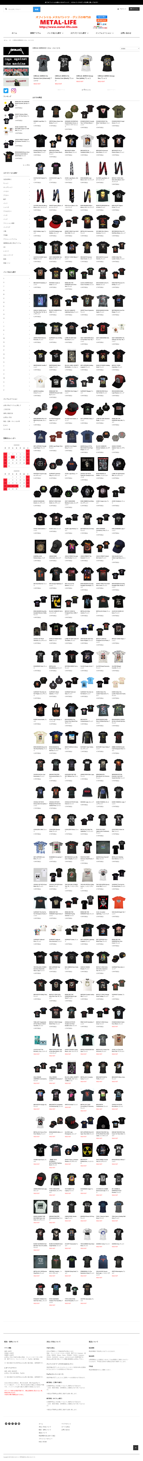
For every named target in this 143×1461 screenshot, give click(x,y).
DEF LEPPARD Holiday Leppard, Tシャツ (87, 366)
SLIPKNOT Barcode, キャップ (118, 968)
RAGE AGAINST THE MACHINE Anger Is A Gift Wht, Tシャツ (22, 128)
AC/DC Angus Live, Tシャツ (102, 502)
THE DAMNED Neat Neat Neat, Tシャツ (87, 1244)
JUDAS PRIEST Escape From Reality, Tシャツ (71, 557)
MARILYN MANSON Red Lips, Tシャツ (87, 1050)
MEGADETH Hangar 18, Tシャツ (40, 1105)
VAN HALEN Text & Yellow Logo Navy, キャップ (119, 558)
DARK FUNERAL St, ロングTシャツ (102, 802)
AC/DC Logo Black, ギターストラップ (71, 179)
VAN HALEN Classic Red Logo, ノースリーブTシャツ (103, 1273)
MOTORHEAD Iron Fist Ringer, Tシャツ (118, 311)
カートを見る (65, 1427)
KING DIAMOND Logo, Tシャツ (118, 529)
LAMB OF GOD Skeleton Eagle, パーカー (103, 419)
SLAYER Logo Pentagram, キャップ (70, 1133)
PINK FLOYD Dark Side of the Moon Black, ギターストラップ (55, 1051)
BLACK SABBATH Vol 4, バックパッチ (56, 612)
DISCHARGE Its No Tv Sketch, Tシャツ (102, 283)
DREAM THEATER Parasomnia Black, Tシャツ (55, 776)
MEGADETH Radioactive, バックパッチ (87, 1161)
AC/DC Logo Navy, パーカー (71, 474)
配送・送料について (45, 1429)
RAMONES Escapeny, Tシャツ (55, 857)
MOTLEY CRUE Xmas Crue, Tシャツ (102, 1023)
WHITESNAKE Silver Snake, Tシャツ (55, 366)
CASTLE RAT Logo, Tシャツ (55, 179)
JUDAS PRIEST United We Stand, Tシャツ (102, 557)
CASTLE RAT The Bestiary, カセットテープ (40, 1050)
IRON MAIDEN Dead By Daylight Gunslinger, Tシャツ (87, 585)
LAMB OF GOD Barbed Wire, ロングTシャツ (118, 474)
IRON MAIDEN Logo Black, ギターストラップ (87, 179)
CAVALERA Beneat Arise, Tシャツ (54, 830)
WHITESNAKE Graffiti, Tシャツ (40, 366)
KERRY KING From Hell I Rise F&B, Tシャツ (72, 232)
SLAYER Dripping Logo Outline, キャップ (55, 232)
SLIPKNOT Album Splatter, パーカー (54, 692)
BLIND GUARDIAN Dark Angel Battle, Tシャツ (56, 1244)
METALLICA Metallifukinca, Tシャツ (55, 667)
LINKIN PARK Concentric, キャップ (55, 557)
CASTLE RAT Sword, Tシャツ (40, 179)
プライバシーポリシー (45, 1439)
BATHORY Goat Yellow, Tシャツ (103, 747)
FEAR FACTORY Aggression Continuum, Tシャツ (102, 831)
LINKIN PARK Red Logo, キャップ (40, 1189)
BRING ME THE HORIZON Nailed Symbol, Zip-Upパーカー (22, 103)
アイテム (135, 9)
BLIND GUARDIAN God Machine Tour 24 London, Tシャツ (40, 1245)
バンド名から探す (54, 33)
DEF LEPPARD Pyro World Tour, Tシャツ (101, 940)
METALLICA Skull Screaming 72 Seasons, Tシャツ (87, 1106)
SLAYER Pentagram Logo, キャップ (54, 419)
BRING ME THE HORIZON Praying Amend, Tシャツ (70, 913)
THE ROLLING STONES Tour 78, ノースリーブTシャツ (71, 886)
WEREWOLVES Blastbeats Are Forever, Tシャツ (102, 776)
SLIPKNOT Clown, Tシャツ (71, 940)
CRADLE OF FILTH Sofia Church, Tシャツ (71, 802)
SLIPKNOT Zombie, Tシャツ (118, 995)
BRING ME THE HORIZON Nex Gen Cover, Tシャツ (117, 941)
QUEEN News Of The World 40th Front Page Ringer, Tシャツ (87, 447)
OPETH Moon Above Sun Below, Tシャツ (56, 122)
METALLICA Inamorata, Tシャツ (87, 232)
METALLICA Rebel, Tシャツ (103, 612)
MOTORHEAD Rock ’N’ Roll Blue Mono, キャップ (118, 232)
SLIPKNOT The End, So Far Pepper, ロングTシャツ (40, 693)
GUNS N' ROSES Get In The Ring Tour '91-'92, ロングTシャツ (40, 312)
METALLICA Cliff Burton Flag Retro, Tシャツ (40, 1272)
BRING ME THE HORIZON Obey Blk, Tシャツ (118, 420)
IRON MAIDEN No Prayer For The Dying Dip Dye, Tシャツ (55, 748)
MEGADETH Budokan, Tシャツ (40, 283)
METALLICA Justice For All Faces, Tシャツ (102, 1050)
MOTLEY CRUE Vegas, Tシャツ (118, 639)
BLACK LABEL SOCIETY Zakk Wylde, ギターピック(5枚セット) (72, 1078)
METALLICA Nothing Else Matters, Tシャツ (118, 857)
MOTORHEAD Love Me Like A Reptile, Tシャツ (71, 857)
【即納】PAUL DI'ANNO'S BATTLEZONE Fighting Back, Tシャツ (55, 1162)
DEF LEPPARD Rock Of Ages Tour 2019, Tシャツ (87, 1133)
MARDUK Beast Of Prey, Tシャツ (87, 1217)
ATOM (45, 1442)
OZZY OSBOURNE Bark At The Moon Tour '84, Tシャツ (87, 339)
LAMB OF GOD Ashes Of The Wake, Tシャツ (72, 639)
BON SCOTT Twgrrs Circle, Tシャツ (117, 206)
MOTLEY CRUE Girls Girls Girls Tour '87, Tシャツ (55, 996)
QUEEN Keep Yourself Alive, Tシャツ (102, 857)
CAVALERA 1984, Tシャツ (40, 830)
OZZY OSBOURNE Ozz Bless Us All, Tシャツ (55, 258)
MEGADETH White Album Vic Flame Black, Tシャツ (55, 152)
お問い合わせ (126, 33)
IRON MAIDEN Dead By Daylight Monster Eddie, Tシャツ (40, 613)
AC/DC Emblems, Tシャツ (118, 502)
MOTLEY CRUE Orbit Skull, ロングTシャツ (55, 502)
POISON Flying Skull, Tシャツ (71, 1272)
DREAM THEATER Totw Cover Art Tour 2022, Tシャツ (118, 1133)
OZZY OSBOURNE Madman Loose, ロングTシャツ (71, 503)
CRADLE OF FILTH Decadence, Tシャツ (117, 1105)
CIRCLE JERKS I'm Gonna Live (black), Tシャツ (64, 78)
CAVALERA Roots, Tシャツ (72, 830)
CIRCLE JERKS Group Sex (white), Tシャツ (84, 77)
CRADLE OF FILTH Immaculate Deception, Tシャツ (40, 803)
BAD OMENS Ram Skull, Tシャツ (71, 968)
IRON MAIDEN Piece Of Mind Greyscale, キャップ (40, 420)
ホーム (14, 33)
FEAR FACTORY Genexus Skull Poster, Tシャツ (87, 858)
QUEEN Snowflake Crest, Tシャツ (39, 392)
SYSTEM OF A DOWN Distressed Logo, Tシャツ (102, 1190)
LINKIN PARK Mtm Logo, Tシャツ (87, 775)
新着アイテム (35, 33)
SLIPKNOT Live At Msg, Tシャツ (55, 338)
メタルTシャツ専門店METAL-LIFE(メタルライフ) (24, 1457)
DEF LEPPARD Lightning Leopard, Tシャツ (87, 940)
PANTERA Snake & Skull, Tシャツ (54, 283)
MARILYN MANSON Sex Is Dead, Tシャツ (102, 206)
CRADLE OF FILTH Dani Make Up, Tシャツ (40, 885)
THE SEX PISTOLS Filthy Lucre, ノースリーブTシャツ (87, 886)
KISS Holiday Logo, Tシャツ (40, 232)
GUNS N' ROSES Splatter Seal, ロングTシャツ (118, 447)
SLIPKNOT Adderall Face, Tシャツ (39, 940)
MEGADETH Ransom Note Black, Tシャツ (102, 151)
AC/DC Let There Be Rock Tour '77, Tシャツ (118, 1050)
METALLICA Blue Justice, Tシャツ (85, 612)
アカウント (123, 9)
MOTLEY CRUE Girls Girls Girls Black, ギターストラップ (118, 179)
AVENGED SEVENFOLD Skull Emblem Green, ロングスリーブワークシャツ (71, 124)
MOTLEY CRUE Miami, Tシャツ (71, 258)
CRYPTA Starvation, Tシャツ (87, 1299)
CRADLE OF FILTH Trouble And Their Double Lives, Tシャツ (71, 1023)
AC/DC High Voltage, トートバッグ (55, 720)
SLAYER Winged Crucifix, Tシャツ (116, 667)
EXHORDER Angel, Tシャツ (87, 1189)
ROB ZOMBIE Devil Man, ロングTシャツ (87, 502)
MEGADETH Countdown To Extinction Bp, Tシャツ (56, 1105)
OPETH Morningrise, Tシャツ (118, 1272)
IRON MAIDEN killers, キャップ (56, 1133)
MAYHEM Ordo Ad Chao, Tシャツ (87, 529)
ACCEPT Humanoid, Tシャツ (71, 1244)
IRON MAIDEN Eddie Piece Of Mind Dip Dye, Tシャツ (103, 721)
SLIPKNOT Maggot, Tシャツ (87, 392)
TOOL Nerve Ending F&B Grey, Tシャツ (118, 1217)
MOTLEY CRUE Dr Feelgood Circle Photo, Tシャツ (103, 640)
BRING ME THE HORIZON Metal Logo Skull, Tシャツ (71, 996)
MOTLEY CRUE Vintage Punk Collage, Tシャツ (102, 995)
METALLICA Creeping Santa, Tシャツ (87, 1078)
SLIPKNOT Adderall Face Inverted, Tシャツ (55, 940)
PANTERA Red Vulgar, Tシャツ (71, 392)
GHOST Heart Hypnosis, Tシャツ (87, 311)
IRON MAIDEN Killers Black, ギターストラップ (87, 206)
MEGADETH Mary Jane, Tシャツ (118, 1078)
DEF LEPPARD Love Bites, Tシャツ (39, 857)
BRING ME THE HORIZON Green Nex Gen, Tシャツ (70, 284)
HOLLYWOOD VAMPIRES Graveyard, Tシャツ (56, 1078)
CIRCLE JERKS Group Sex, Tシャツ (106, 77)
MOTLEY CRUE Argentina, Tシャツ (117, 366)
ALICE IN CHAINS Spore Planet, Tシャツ (40, 258)
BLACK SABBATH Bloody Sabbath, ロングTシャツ (103, 447)
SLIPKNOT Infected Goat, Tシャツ (70, 692)
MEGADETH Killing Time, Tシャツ (40, 995)
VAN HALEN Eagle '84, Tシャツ (118, 913)
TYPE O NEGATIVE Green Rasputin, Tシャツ (71, 1299)
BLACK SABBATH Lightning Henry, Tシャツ (71, 311)
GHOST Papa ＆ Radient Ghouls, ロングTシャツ (71, 1160)
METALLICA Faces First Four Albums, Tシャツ (40, 1133)
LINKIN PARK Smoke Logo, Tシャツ (71, 1217)
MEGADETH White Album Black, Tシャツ (71, 151)
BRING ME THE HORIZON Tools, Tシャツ (87, 913)
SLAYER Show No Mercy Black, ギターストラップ (40, 206)
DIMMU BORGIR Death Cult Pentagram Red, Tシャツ (118, 748)
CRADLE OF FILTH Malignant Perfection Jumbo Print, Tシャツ (55, 803)
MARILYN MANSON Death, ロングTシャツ (39, 502)
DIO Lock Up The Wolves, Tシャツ (69, 584)
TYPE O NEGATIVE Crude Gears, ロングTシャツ (55, 1190)
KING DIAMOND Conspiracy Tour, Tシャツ (102, 530)
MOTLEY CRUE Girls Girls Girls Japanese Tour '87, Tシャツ (102, 968)
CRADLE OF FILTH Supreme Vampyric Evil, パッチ (87, 475)
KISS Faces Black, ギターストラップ (71, 206)
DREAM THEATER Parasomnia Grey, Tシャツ (55, 1218)
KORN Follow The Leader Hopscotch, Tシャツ (102, 693)
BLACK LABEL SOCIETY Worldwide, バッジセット (72, 366)
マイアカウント (66, 1424)
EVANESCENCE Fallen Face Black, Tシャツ (118, 1023)
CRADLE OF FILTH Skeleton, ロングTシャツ (40, 639)
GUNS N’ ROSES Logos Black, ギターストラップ (71, 1050)
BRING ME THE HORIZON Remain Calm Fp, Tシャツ (55, 392)
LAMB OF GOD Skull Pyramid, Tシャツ (70, 338)
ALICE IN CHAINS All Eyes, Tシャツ (117, 612)
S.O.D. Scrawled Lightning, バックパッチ (102, 913)
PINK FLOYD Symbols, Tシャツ (87, 1023)
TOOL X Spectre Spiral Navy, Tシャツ (102, 1217)
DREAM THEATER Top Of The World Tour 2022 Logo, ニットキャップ (102, 1133)
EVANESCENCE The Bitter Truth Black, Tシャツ (103, 123)
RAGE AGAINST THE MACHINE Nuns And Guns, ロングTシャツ (39, 1218)
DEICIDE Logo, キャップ (87, 802)
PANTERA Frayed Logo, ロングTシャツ (40, 474)
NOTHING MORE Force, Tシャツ (71, 667)
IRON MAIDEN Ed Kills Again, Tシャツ (102, 311)
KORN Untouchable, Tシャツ (40, 720)
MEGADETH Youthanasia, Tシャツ (102, 1105)
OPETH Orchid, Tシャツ (71, 1104)
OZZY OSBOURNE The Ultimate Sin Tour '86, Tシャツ (118, 339)
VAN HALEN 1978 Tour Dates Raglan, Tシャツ (87, 639)
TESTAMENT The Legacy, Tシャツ (69, 1189)
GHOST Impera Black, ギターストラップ (56, 206)
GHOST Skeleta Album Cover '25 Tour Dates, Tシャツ (22, 116)
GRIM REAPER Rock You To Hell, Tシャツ (102, 392)
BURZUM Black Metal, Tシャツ (118, 1160)
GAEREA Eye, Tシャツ (118, 1244)
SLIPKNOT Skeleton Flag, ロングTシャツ (54, 474)
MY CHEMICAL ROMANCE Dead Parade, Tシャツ (116, 1190)
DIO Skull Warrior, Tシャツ (40, 584)
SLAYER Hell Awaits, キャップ (71, 419)
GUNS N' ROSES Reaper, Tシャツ (85, 968)
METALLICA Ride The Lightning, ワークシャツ (87, 830)
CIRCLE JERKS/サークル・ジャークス (23, 40)
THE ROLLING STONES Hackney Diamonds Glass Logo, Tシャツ (40, 968)
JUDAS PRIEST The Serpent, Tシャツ (86, 557)
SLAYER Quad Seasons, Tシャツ (103, 667)
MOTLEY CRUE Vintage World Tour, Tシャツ (55, 1023)
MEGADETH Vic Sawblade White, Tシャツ (87, 151)
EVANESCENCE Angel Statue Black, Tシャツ (40, 151)
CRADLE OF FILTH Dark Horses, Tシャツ (55, 885)
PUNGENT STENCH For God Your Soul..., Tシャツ (40, 1299)
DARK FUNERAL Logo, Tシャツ (119, 802)
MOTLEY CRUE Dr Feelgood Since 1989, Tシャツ (71, 613)
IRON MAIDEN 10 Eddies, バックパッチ (102, 474)
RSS (40, 1442)
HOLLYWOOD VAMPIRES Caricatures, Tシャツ (40, 1078)
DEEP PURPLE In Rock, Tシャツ (71, 747)
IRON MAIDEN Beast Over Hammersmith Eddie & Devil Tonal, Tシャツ (22, 154)
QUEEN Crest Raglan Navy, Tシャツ (71, 447)
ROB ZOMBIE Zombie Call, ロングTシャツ (102, 1160)
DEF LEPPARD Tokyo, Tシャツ (87, 419)
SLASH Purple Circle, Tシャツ (87, 667)
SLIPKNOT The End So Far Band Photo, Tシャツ (118, 885)
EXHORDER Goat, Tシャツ (40, 667)
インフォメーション (103, 33)
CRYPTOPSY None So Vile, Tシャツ (118, 830)
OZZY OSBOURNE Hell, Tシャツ (102, 338)
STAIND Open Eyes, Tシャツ (40, 1160)
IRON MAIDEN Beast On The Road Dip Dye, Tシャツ (40, 748)
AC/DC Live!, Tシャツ (55, 528)
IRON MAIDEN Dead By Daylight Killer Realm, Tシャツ (118, 585)
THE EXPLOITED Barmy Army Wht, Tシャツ (102, 885)
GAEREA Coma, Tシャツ (103, 1244)
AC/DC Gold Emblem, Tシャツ (40, 529)
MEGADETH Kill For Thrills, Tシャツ (101, 1078)
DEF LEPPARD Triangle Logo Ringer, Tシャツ (40, 447)
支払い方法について (45, 1427)
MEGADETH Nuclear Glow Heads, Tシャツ (86, 258)
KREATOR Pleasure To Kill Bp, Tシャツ (118, 283)
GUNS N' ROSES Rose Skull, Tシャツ (55, 639)
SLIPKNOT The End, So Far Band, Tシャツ (87, 692)
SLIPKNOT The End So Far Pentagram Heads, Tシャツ (40, 913)
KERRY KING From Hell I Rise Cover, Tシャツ (103, 584)
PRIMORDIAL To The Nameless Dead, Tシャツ (87, 1272)
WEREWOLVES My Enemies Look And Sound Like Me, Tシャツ (118, 776)
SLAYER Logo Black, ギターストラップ (102, 179)
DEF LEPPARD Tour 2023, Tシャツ (54, 968)
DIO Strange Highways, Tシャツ (56, 584)
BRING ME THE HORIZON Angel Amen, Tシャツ (56, 913)
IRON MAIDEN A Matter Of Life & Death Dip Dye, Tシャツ (118, 721)
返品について (43, 1432)
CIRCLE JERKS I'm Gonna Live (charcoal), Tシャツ (43, 78)
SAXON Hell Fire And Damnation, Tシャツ (39, 775)
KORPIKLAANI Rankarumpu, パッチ (39, 557)
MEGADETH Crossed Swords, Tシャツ (102, 258)
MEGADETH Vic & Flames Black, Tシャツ (118, 151)
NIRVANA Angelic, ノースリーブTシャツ (55, 1272)
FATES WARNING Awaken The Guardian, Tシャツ (56, 1300)
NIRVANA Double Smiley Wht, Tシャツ (87, 995)
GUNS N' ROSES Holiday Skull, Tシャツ (103, 366)
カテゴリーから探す (78, 33)
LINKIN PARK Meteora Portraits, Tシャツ (40, 338)
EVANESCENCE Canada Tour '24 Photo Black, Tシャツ (87, 123)
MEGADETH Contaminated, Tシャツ (87, 720)
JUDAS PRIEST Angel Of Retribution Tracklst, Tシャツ (22, 141)
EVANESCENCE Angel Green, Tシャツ (118, 122)
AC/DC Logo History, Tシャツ (71, 529)
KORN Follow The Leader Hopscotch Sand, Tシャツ (118, 693)
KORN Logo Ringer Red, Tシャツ (56, 447)
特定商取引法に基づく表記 (47, 1436)
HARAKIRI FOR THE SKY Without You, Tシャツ (71, 776)
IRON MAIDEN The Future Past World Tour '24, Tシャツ (71, 721)
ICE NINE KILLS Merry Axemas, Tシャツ (102, 232)
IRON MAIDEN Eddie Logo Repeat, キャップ (118, 392)
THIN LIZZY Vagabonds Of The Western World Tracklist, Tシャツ (40, 1023)
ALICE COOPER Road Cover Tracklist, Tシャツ (87, 283)
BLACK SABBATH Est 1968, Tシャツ (55, 311)
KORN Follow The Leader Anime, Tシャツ (118, 258)
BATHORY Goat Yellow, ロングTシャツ (87, 747)
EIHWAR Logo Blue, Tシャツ (40, 122)
